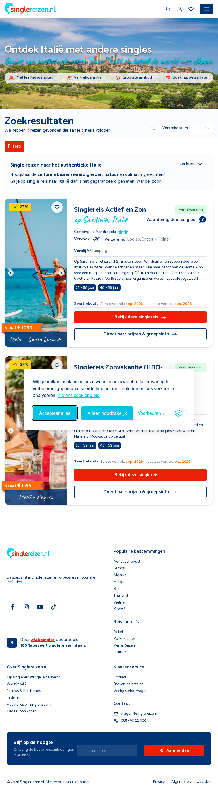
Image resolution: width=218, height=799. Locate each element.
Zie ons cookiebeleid (79, 395)
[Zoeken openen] (168, 9)
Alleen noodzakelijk (107, 413)
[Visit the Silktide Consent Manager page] (178, 413)
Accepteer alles (54, 413)
